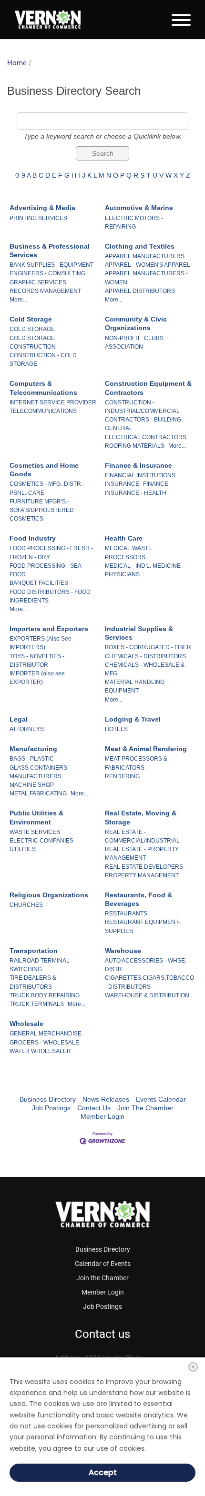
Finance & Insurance (138, 465)
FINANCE (155, 484)
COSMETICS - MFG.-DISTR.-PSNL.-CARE (47, 488)
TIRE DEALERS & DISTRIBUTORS (33, 982)
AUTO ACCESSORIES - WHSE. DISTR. (145, 965)
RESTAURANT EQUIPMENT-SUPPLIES (142, 926)
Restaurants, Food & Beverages (138, 899)
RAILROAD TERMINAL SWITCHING (40, 965)
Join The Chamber (145, 1108)
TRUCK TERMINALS (37, 1004)
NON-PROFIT (122, 338)
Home (17, 63)
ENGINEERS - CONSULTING (47, 273)
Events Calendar (161, 1099)
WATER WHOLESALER (40, 1051)
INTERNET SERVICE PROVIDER (53, 402)
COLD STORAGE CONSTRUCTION (33, 342)
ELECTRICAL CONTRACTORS (145, 437)
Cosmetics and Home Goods (44, 470)
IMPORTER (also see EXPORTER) (37, 677)
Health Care (124, 538)
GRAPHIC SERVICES (38, 282)
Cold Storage (31, 319)
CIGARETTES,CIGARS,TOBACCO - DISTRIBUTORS (149, 982)
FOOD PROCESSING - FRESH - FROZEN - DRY (51, 552)
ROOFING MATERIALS (134, 445)
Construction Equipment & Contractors (148, 388)
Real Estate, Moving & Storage (140, 817)
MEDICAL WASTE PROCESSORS (128, 552)
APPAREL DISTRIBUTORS (140, 291)
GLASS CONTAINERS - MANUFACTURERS (40, 772)
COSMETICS (26, 518)
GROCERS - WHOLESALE (44, 1042)
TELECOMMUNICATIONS (43, 411)
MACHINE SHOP (32, 785)
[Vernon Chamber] (47, 19)
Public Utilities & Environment (36, 817)
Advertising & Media (42, 207)
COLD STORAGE (32, 329)
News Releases (105, 1099)
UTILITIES (23, 849)
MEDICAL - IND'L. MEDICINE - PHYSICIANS (144, 570)
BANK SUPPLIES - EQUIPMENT (51, 264)
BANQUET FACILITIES (39, 583)
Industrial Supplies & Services (139, 633)
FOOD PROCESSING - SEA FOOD (45, 570)
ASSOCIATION (124, 346)
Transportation (34, 950)
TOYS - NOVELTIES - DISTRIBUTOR (37, 660)
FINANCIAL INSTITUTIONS (140, 475)
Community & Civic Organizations (136, 323)
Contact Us (94, 1108)
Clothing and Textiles (139, 246)
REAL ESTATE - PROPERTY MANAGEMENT (142, 853)
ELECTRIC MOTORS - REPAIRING (134, 222)
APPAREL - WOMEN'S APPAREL (147, 264)
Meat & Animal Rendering (146, 749)
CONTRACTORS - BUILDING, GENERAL (144, 424)
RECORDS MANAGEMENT (45, 291)
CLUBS (154, 338)
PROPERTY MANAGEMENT (142, 875)
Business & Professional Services (50, 250)
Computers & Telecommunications (43, 388)
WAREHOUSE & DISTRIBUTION (147, 995)
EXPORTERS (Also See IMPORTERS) (41, 643)
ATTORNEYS (27, 729)
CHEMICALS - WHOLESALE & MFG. (144, 669)
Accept (103, 1472)
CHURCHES (26, 905)
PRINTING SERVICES (38, 218)
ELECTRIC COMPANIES (41, 840)
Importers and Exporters (49, 629)
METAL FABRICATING (38, 793)
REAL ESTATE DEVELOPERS (144, 866)
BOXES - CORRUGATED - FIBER (148, 647)
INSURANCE (122, 484)
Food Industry (33, 538)
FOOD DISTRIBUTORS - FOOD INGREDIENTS (50, 596)
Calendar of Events (103, 1263)
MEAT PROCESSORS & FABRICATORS (136, 763)
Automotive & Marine (139, 207)
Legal (19, 719)
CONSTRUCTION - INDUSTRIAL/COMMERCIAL (142, 406)
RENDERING (122, 776)
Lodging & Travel (133, 719)
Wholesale (26, 1023)
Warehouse (123, 950)
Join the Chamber (102, 1278)
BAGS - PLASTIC (32, 758)
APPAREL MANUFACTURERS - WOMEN (146, 277)
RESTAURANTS (126, 913)
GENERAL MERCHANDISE (46, 1033)
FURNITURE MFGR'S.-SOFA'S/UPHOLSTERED (42, 505)
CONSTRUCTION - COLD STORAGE (43, 359)
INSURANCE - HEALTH (135, 493)
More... (18, 299)
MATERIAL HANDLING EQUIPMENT (134, 686)
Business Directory (48, 1099)
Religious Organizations (49, 895)
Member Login (102, 1116)
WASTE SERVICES (35, 832)
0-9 (20, 175)
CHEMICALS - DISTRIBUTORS (145, 656)
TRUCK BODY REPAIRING (45, 995)
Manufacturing (33, 749)
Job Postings (51, 1108)
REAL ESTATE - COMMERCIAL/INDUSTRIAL (142, 836)
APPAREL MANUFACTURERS (144, 256)
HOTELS (116, 729)
